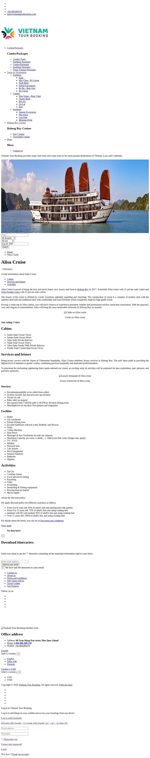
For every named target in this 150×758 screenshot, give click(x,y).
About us (11, 575)
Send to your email (10, 565)
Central (16, 93)
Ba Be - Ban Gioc (27, 88)
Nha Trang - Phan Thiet (30, 96)
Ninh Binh (24, 83)
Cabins (10, 279)
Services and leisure (16, 282)
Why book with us (15, 581)
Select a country (8, 653)
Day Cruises (18, 134)
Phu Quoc (23, 114)
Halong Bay (83, 289)
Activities (11, 284)
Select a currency (9, 672)
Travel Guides (13, 583)
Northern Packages (21, 62)
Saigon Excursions (27, 112)
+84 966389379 (14, 11)
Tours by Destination (16, 72)
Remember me (11, 739)
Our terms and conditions (52, 520)
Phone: (19, 643)
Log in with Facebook (11, 718)
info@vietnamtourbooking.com (21, 14)
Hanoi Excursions (27, 85)
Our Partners (13, 586)
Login (4, 749)
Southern (17, 109)
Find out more (65, 685)
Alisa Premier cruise (10, 292)
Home (10, 252)
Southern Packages (21, 67)
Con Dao (23, 117)
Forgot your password (11, 744)
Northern (17, 75)
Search (5, 247)
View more (6, 525)
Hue (21, 107)
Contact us (18, 151)
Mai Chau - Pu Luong (29, 80)
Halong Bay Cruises (16, 122)
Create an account (20, 754)
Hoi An (22, 101)
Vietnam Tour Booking (29, 685)
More (9, 139)
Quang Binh (24, 99)
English (4, 651)
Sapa (21, 77)
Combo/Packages (15, 48)
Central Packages (21, 64)
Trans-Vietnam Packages (24, 70)
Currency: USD (8, 669)
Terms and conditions (17, 578)
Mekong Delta (25, 120)
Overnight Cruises (21, 137)
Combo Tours (19, 59)
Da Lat (22, 104)
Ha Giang (23, 91)
